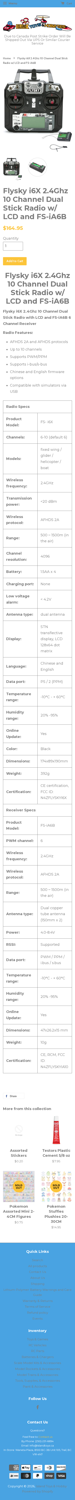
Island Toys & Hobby (51, 1486)
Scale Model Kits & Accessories (37, 1363)
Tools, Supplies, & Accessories (37, 1380)
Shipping (37, 1284)
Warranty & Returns (38, 1301)
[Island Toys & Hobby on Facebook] (37, 1408)
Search (37, 1260)
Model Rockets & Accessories (37, 1369)
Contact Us (37, 1272)
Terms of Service (37, 1306)
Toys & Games (37, 1339)
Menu (12, 3)
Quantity (11, 238)
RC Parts (37, 1351)
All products (37, 1266)
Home (7, 58)
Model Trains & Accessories (37, 1375)
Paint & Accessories (37, 1386)
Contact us (45, 1436)
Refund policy (37, 1312)
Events (37, 1318)
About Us (37, 1278)
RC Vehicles (37, 1345)
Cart (69, 3)
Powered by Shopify (37, 1491)
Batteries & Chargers (38, 1357)
